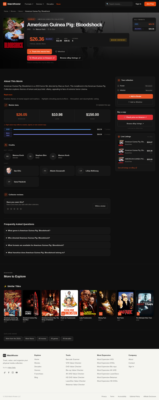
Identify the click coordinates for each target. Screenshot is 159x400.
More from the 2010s (13, 339)
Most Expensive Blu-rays (107, 367)
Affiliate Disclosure (149, 396)
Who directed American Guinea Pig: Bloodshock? (29, 238)
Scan (58, 4)
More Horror (29, 339)
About (131, 359)
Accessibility (122, 396)
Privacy (104, 396)
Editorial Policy (135, 396)
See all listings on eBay (126, 168)
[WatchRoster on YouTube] (16, 372)
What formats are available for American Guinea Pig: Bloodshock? (36, 245)
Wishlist (61, 52)
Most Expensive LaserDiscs (108, 374)
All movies (42, 339)
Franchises (38, 374)
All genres (54, 339)
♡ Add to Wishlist (135, 102)
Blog (36, 377)
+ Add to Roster (135, 96)
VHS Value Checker (73, 363)
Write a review (100, 206)
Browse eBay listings (69, 58)
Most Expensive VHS (105, 359)
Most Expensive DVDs (106, 363)
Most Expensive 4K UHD (106, 370)
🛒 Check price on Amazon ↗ (135, 117)
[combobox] (119, 4)
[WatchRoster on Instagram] (12, 372)
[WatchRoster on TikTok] (4, 372)
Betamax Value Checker (75, 385)
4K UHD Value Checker (75, 374)
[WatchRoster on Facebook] (8, 372)
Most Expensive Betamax (107, 377)
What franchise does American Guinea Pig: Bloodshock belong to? (36, 253)
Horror (20, 11)
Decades (50, 4)
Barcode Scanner (73, 359)
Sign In (138, 4)
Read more (8, 95)
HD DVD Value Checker (75, 377)
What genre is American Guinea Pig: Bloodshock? (29, 231)
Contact (132, 363)
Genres (39, 4)
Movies (13, 11)
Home (6, 11)
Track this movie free (41, 52)
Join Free (150, 4)
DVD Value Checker (73, 367)
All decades (67, 339)
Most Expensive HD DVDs (107, 381)
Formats (28, 4)
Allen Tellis (12, 368)
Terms (112, 396)
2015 (29, 29)
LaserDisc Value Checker (76, 381)
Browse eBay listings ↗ (135, 124)
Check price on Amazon (42, 58)
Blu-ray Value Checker (74, 370)
